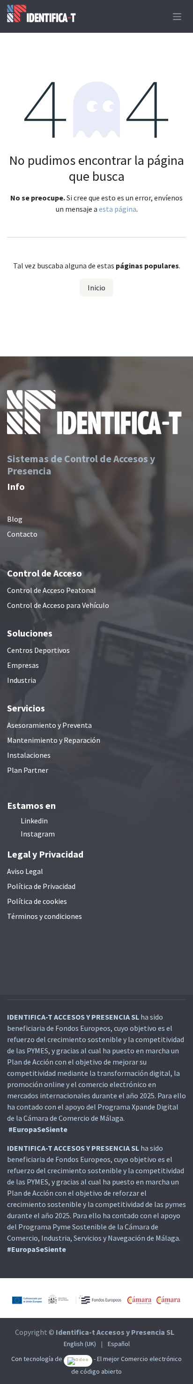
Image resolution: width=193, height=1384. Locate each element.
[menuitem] (80, 1344)
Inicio (96, 287)
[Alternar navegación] (177, 16)
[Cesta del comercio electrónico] (159, 16)
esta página (117, 209)
